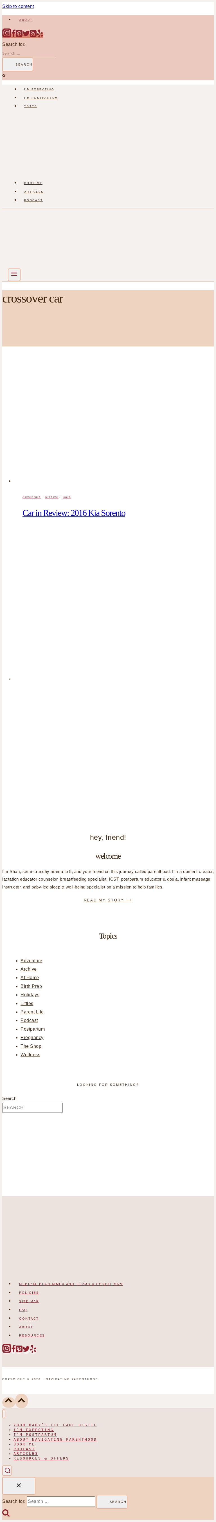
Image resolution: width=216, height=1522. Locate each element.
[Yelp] (40, 35)
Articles (34, 191)
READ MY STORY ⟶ (108, 900)
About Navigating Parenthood (55, 1439)
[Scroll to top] (8, 1402)
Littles (27, 1003)
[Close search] (18, 1486)
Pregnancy (32, 1037)
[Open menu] (14, 274)
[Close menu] (3, 1414)
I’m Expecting (39, 89)
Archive (51, 496)
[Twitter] (26, 35)
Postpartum (33, 1029)
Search (9, 1098)
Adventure (31, 496)
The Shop (31, 1046)
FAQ (23, 1309)
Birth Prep (31, 986)
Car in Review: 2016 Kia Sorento (73, 513)
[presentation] (114, 422)
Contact (29, 1318)
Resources (32, 1335)
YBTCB (30, 106)
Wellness (30, 1054)
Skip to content (18, 6)
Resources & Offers (41, 1458)
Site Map (29, 1301)
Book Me (33, 183)
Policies (29, 1292)
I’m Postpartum (41, 97)
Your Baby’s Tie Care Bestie (55, 1425)
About (26, 19)
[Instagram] (6, 35)
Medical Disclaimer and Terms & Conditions (71, 1284)
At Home (30, 977)
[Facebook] (13, 35)
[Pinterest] (19, 35)
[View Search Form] (7, 1470)
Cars (67, 496)
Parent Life (32, 1012)
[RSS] (33, 35)
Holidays (30, 994)
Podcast (33, 200)
